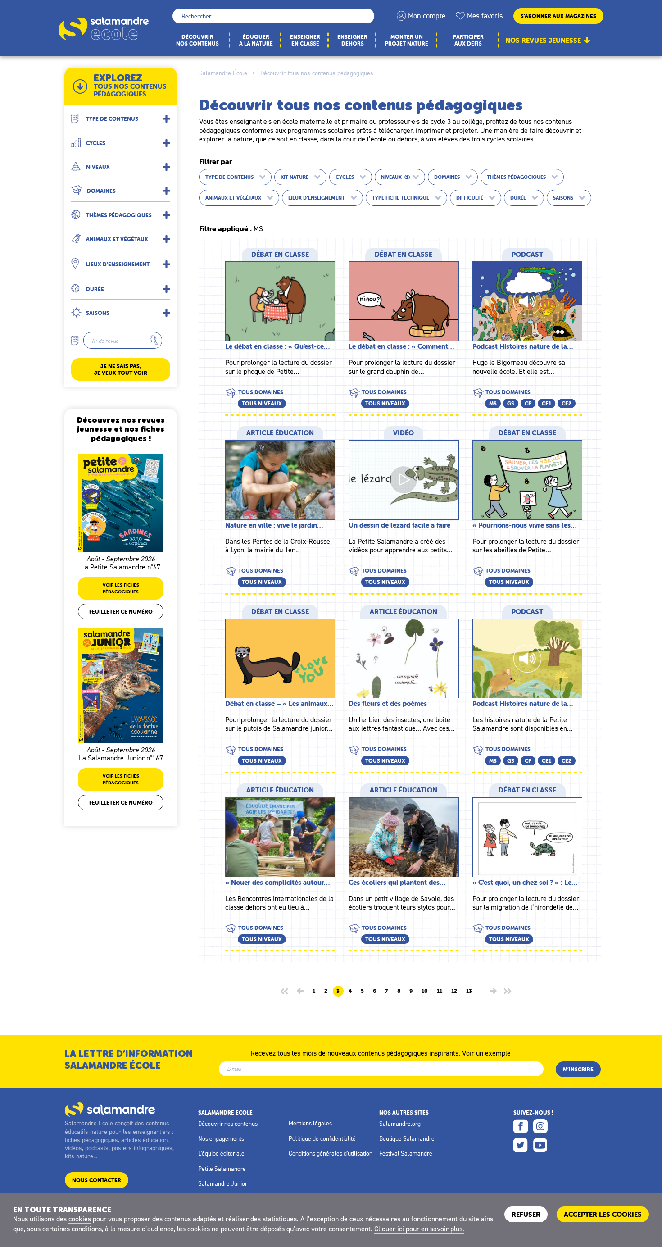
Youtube (540, 1145)
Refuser (526, 1214)
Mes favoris (485, 15)
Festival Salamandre (405, 1153)
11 (439, 991)
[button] (120, 115)
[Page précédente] (300, 991)
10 (425, 991)
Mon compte (426, 15)
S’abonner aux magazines (558, 16)
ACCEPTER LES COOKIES (603, 1214)
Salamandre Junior (222, 1183)
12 (454, 991)
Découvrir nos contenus (228, 1123)
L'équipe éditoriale (221, 1153)
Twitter (520, 1145)
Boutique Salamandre (407, 1138)
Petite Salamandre (222, 1168)
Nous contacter (96, 1180)
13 (469, 991)
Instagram (540, 1126)
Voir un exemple (486, 1052)
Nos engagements (221, 1138)
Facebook (520, 1126)
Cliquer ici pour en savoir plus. (419, 1228)
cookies (79, 1218)
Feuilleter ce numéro (121, 611)
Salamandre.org (400, 1123)
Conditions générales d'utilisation (330, 1153)
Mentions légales (310, 1123)
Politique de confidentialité (322, 1138)
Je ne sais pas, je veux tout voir (120, 369)
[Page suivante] (493, 991)
